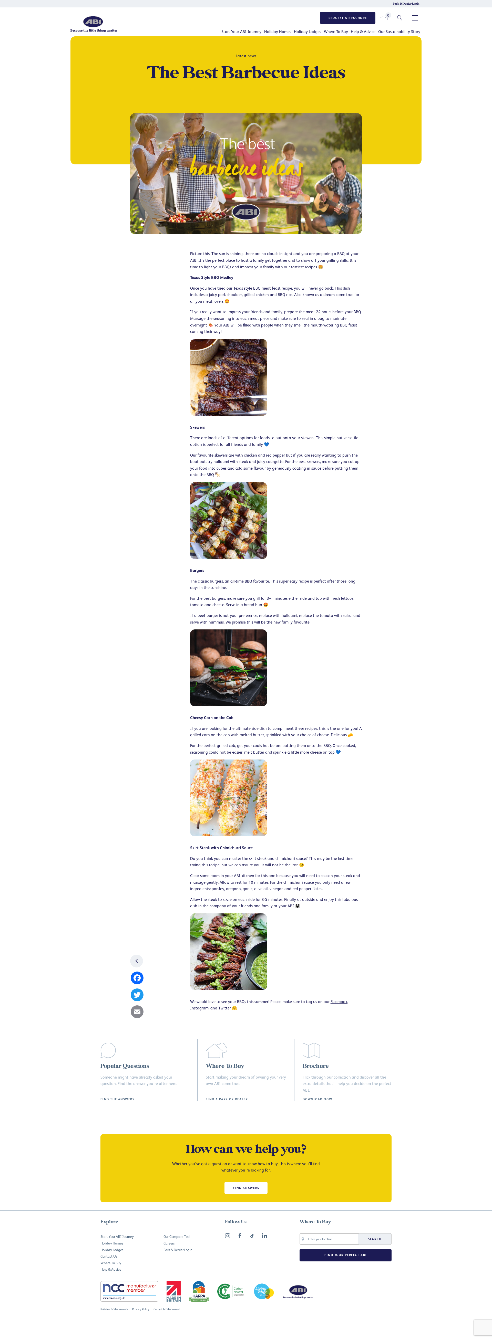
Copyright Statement (166, 1309)
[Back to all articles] (136, 961)
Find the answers (117, 1099)
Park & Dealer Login (406, 4)
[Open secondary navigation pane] (415, 18)
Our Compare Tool (176, 1236)
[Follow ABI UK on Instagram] (227, 1235)
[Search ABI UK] (399, 18)
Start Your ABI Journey (241, 31)
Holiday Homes (277, 31)
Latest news (246, 55)
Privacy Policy (140, 1309)
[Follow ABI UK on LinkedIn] (264, 1235)
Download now (317, 1099)
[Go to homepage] (111, 24)
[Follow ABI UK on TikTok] (252, 1235)
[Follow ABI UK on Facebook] (239, 1235)
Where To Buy (336, 31)
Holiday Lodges (307, 31)
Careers (169, 1243)
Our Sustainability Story (399, 31)
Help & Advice (363, 31)
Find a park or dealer (227, 1099)
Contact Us (108, 1256)
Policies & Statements (114, 1309)
